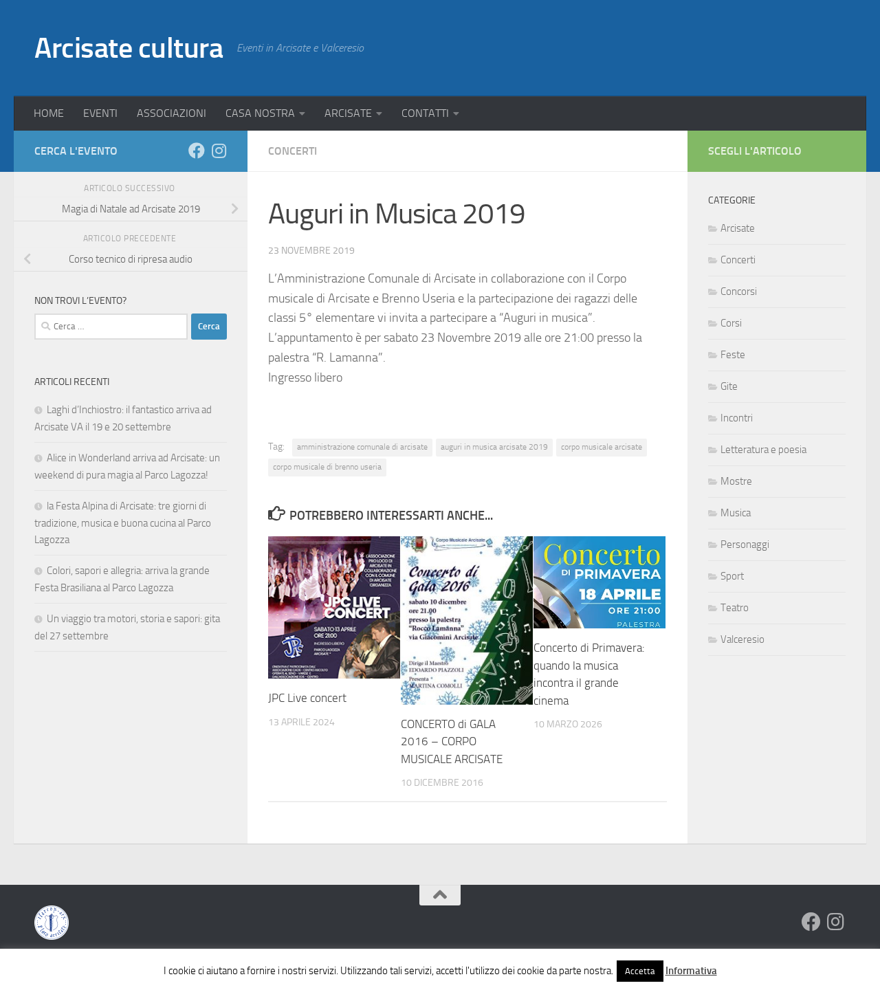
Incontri (736, 418)
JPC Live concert (307, 698)
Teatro (734, 608)
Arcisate (737, 228)
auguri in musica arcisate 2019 (494, 447)
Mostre (736, 481)
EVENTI (100, 113)
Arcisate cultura (128, 48)
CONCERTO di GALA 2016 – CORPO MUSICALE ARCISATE (452, 741)
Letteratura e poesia (763, 449)
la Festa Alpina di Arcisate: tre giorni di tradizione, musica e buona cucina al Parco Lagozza (122, 523)
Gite (729, 386)
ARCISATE (348, 113)
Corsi (731, 323)
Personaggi (744, 544)
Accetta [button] (640, 971)
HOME (49, 113)
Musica (735, 513)
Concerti (292, 150)
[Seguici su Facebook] (196, 150)
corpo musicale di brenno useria (327, 467)
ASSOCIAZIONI (171, 113)
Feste (732, 355)
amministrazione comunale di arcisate (362, 447)
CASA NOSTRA (260, 113)
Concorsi (738, 291)
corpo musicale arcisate (601, 447)
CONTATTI (425, 113)
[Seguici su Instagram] (218, 150)
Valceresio (742, 639)
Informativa (691, 971)
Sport (732, 576)
